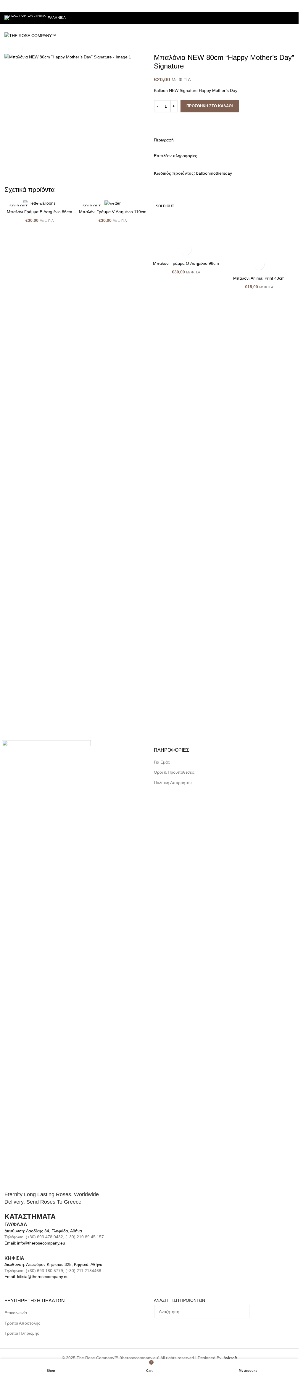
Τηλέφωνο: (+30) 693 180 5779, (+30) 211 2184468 (52, 1270)
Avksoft (230, 1357)
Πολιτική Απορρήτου (173, 782)
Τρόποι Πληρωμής (21, 1333)
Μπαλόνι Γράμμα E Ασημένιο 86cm (39, 211)
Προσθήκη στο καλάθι (209, 106)
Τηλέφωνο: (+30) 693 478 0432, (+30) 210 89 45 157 (54, 1236)
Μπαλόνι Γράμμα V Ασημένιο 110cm (112, 211)
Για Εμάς (162, 762)
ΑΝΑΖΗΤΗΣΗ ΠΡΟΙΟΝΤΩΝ (179, 1300)
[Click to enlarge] (15, 49)
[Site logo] (30, 35)
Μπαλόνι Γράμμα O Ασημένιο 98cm (186, 650)
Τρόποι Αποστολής (22, 1323)
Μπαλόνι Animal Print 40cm (259, 650)
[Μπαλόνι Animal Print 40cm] (259, 422)
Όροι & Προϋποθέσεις (174, 772)
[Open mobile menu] (291, 36)
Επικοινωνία (15, 1312)
